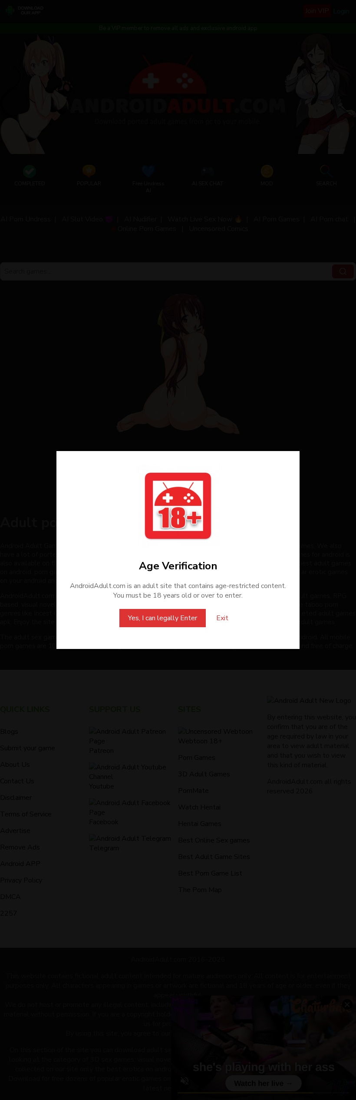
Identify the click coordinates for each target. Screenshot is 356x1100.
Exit (222, 618)
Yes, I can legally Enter (162, 618)
